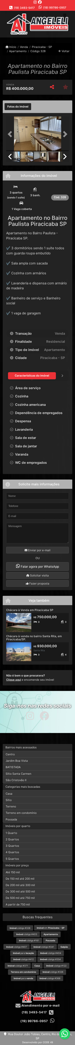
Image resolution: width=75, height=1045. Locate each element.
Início (12, 47)
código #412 (23, 959)
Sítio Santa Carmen (18, 773)
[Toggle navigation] (65, 15)
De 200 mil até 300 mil (20, 885)
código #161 (29, 940)
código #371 (18, 965)
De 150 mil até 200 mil (20, 878)
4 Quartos (12, 852)
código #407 (16, 947)
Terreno (11, 806)
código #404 (50, 953)
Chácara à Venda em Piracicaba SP (29, 610)
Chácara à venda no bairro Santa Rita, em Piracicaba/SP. (34, 637)
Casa (9, 793)
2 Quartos (12, 839)
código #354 (50, 959)
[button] (11, 134)
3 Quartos (12, 845)
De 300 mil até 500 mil (20, 891)
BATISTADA (13, 767)
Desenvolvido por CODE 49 (37, 1042)
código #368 (50, 978)
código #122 (56, 965)
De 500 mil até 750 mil (20, 898)
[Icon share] (35, 2)
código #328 (20, 928)
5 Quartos (12, 858)
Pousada (11, 819)
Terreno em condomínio (21, 813)
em (50, 927)
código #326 (53, 972)
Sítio (9, 800)
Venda (24, 47)
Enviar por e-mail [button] (38, 550)
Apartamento (18, 51)
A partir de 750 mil (18, 904)
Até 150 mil (13, 872)
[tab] (18, 106)
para (23, 953)
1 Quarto (11, 833)
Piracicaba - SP (42, 47)
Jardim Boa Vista (17, 760)
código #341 (43, 947)
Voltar (65, 51)
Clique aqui (13, 679)
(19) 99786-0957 (54, 7)
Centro (10, 754)
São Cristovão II (16, 780)
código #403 (26, 934)
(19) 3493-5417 (24, 8)
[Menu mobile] (37, 24)
